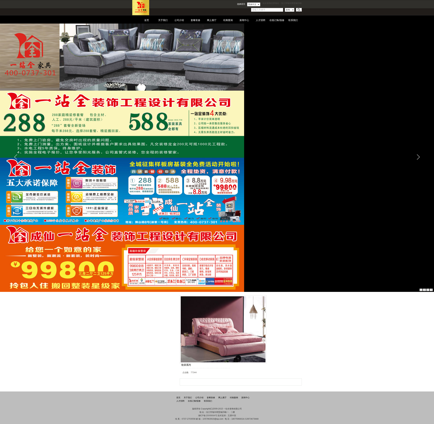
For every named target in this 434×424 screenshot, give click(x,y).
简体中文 (252, 4)
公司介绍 (179, 20)
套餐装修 (195, 20)
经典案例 (228, 20)
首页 (146, 20)
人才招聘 (260, 20)
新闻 (288, 10)
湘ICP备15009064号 (207, 415)
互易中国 (232, 415)
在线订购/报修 (276, 20)
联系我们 (293, 20)
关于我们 (163, 20)
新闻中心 (244, 20)
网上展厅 (211, 20)
